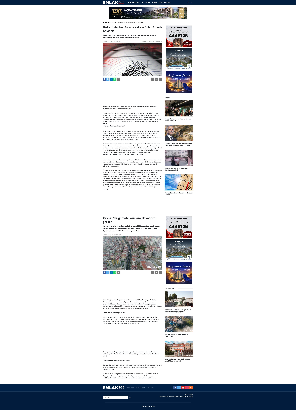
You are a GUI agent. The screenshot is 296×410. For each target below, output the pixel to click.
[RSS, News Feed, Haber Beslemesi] (191, 387)
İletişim (143, 387)
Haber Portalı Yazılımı (149, 406)
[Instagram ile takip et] (187, 387)
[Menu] (191, 2)
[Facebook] (104, 79)
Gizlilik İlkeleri (150, 387)
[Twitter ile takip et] (179, 387)
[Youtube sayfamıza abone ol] (183, 387)
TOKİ (142, 2)
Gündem (154, 2)
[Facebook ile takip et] (175, 387)
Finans (147, 2)
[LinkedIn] (111, 79)
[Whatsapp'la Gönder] (114, 79)
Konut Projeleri (164, 2)
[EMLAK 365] (113, 2)
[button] (152, 79)
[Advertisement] (132, 92)
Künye (137, 387)
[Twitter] (107, 79)
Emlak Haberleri (133, 2)
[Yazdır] (118, 79)
